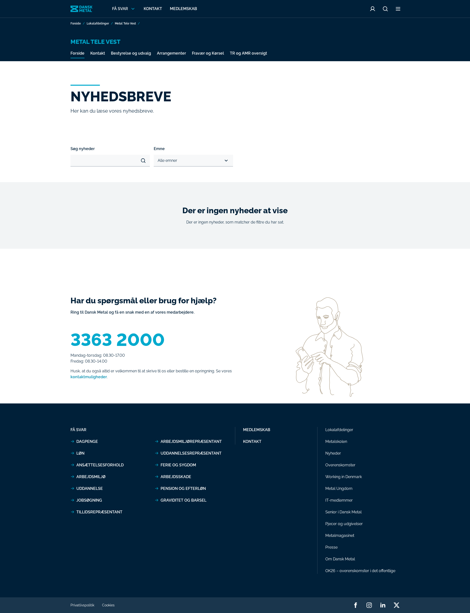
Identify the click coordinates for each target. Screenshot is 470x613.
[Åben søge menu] (385, 8)
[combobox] (158, 161)
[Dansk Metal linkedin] (383, 605)
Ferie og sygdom (178, 465)
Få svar (78, 429)
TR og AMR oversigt (248, 53)
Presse (331, 547)
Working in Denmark (343, 476)
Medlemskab (183, 8)
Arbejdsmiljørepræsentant (191, 441)
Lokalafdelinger (98, 23)
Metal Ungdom (338, 488)
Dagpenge (87, 441)
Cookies (108, 605)
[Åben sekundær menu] (398, 8)
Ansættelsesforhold (100, 465)
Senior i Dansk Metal (343, 512)
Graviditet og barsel (183, 500)
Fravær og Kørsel (208, 53)
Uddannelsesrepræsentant (191, 453)
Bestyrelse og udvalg (131, 53)
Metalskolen (336, 441)
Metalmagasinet (339, 535)
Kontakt (153, 8)
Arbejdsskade (176, 476)
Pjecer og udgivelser (344, 523)
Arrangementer (171, 53)
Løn (80, 453)
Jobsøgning (89, 500)
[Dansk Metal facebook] (355, 605)
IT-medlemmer (339, 500)
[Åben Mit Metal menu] (372, 8)
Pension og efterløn (183, 488)
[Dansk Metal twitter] (396, 605)
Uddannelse (89, 488)
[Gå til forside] (81, 8)
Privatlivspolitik (82, 605)
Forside (75, 23)
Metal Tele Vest (125, 23)
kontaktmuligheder (88, 377)
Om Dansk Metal (340, 559)
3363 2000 (117, 340)
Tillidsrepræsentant (99, 512)
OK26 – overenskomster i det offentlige (360, 570)
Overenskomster (340, 465)
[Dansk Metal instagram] (369, 605)
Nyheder (333, 453)
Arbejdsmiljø (91, 476)
